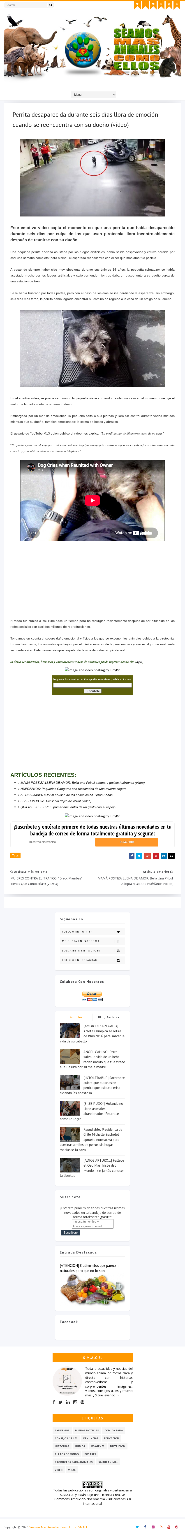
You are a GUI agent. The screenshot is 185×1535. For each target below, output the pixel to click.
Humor (80, 1446)
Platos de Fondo (67, 1454)
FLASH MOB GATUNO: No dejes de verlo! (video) (56, 801)
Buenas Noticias (87, 1430)
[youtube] (169, 5)
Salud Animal (108, 1462)
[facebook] (145, 5)
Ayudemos (62, 1430)
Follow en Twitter (77, 931)
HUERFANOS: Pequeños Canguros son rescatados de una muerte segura (74, 789)
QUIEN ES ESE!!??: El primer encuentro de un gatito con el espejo (68, 807)
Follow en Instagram (80, 960)
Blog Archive (109, 1017)
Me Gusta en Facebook (80, 941)
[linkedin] (68, 1402)
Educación (111, 1438)
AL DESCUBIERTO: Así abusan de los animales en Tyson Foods (67, 795)
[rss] (161, 5)
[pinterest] (176, 5)
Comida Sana (113, 1430)
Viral (72, 1470)
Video (58, 1470)
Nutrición (117, 1446)
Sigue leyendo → (107, 1395)
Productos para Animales (74, 1462)
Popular (76, 1017)
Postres (90, 1454)
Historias (62, 1446)
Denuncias (90, 1438)
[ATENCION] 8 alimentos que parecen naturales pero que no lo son (89, 1268)
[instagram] (153, 5)
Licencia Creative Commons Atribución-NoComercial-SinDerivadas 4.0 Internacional (92, 1499)
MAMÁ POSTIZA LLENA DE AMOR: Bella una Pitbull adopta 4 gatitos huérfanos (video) (83, 782)
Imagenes (97, 1446)
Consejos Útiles (66, 1438)
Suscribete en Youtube (81, 950)
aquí (139, 662)
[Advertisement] (92, 574)
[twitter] (137, 5)
